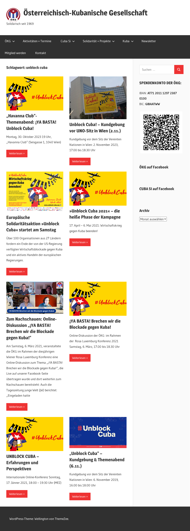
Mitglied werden (15, 53)
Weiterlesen (15, 153)
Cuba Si (66, 41)
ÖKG (8, 41)
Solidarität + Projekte (97, 41)
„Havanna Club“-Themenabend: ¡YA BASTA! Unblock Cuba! (31, 122)
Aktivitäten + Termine (37, 41)
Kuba (126, 41)
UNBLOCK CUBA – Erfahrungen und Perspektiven (22, 462)
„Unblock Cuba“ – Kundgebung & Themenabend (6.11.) (97, 459)
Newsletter (149, 41)
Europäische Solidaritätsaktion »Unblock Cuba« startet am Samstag (32, 223)
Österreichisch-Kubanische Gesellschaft (85, 12)
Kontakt (40, 53)
